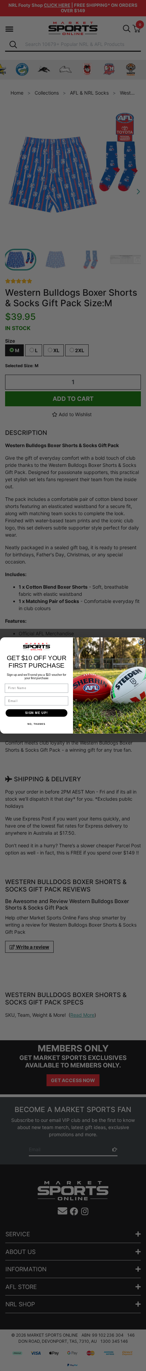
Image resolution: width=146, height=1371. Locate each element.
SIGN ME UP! (36, 712)
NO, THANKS (36, 724)
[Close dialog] (141, 642)
